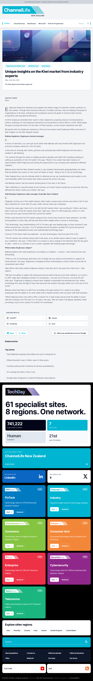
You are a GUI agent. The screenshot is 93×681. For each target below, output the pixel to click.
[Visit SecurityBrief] (62, 557)
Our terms (73, 658)
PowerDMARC (75, 678)
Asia (8, 630)
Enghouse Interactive (15, 66)
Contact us (31, 653)
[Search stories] (86, 642)
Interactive (33, 66)
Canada (27, 630)
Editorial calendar (54, 653)
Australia (17, 630)
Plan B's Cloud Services (45, 678)
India (35, 630)
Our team (51, 658)
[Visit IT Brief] (17, 557)
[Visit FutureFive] (62, 523)
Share (12, 333)
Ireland (43, 630)
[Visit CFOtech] (17, 489)
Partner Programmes (55, 23)
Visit (8, 512)
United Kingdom (56, 630)
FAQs (7, 658)
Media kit (20, 512)
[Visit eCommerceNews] (17, 523)
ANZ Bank (46, 66)
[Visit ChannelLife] (62, 489)
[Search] (88, 23)
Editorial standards (77, 653)
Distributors (31, 23)
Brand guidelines (11, 653)
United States (71, 630)
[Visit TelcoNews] (17, 591)
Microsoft (42, 23)
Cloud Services (19, 23)
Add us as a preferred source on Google (71, 333)
